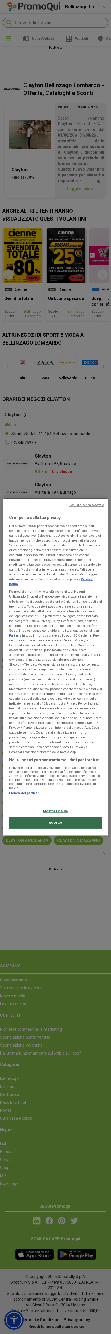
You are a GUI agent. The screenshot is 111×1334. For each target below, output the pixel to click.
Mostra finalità (55, 811)
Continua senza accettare (86, 505)
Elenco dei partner (24, 793)
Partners (15, 635)
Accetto (55, 823)
